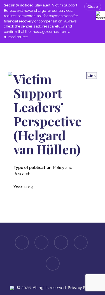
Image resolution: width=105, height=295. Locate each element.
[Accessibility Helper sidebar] (99, 14)
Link (91, 75)
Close (92, 6)
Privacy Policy (81, 287)
